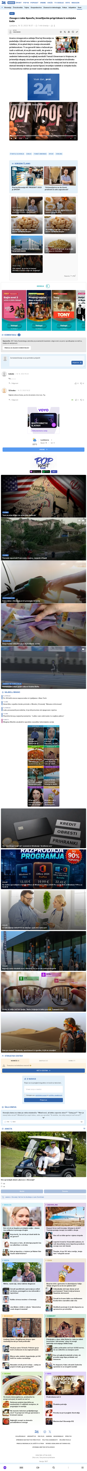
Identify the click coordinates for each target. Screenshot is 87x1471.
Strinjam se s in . (44, 1095)
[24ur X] (49, 1431)
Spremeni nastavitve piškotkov (28, 1440)
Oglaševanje (20, 1436)
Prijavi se (76, 362)
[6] (64, 310)
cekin (49, 1260)
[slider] (43, 135)
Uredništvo (31, 1436)
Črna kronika (18, 7)
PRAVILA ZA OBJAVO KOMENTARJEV (16, 348)
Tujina (26, 7)
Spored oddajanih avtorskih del (58, 1443)
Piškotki (68, 1436)
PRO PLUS (41, 1436)
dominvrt (51, 1316)
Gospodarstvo (36, 7)
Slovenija (7, 7)
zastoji (43, 1061)
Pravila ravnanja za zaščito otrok (30, 1443)
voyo (49, 1374)
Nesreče (15, 1061)
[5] (39, 310)
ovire (72, 1061)
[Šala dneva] (81, 1122)
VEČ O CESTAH (42, 1070)
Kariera (49, 1436)
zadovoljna (52, 1205)
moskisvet (8, 1316)
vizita (6, 1260)
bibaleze (7, 1205)
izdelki (28, 154)
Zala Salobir (17, 32)
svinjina (59, 154)
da (4, 1184)
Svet (79, 7)
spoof (51, 154)
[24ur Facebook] (44, 1431)
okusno (7, 1374)
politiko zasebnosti (55, 1095)
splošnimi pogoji (41, 1095)
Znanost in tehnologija (52, 7)
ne (4, 1186)
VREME (42, 449)
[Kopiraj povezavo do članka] (77, 31)
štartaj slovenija (17, 154)
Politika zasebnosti (50, 1440)
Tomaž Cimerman (40, 154)
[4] (14, 310)
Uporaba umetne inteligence (43, 1447)
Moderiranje (58, 1436)
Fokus (64, 7)
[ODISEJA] (43, 286)
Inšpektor (72, 7)
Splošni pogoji (65, 1440)
